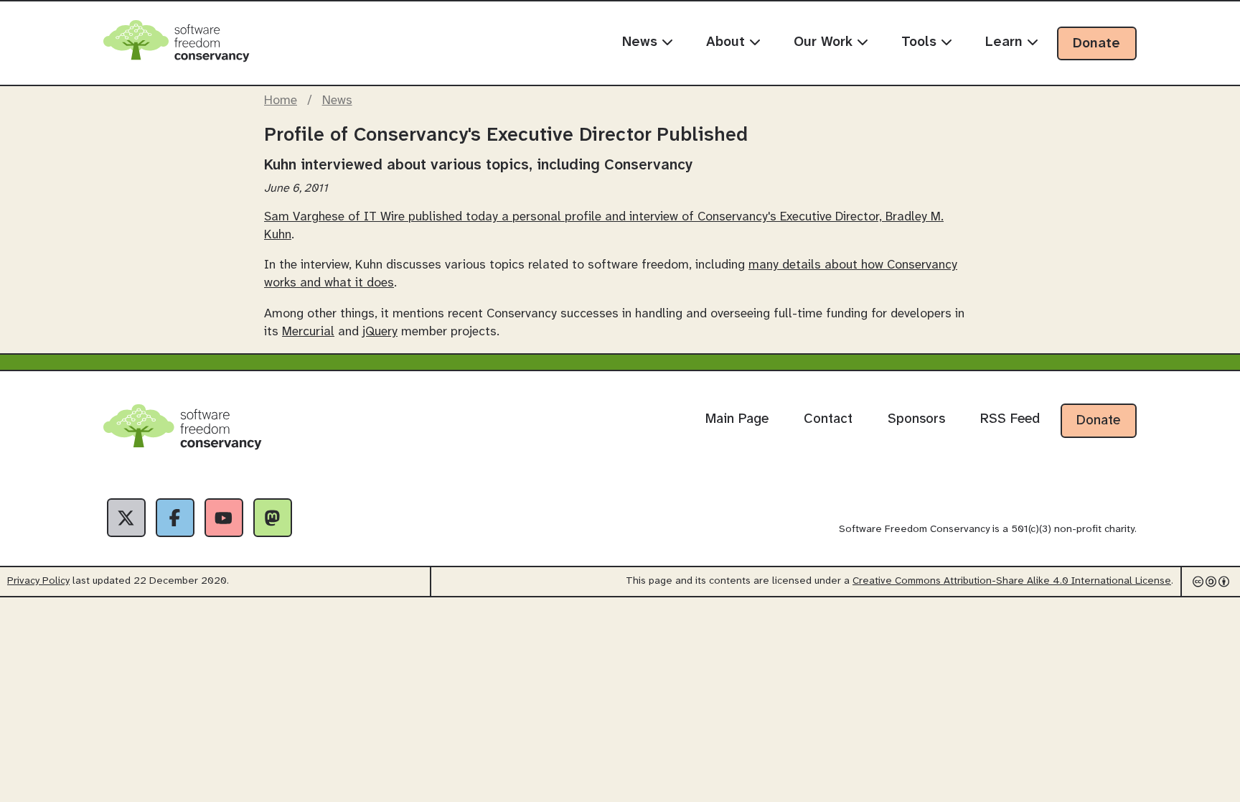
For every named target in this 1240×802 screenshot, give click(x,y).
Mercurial (308, 331)
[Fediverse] (272, 517)
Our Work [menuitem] (825, 42)
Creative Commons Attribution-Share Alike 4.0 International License (1011, 581)
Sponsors (916, 419)
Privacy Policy (38, 581)
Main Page (737, 419)
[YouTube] (224, 517)
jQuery (380, 331)
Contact (828, 419)
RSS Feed (1010, 419)
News (337, 100)
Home (280, 100)
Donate (1096, 44)
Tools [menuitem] (921, 42)
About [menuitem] (727, 42)
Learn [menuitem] (1006, 42)
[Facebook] (175, 517)
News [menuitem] (642, 42)
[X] (126, 517)
